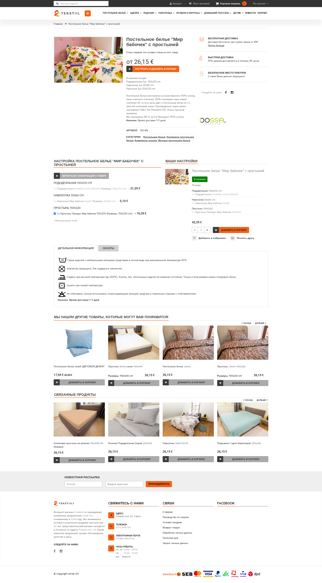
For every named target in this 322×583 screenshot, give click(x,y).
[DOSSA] (233, 121)
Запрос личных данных (175, 543)
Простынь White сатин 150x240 (125, 366)
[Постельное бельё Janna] (188, 343)
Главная (58, 23)
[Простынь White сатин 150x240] (133, 343)
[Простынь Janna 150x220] (242, 343)
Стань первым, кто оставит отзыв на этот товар (152, 52)
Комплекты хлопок (146, 140)
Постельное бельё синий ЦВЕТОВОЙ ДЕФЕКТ (79, 366)
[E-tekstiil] (69, 13)
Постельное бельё (154, 136)
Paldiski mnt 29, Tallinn (128, 516)
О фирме (168, 511)
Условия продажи (172, 522)
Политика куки (170, 537)
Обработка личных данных (177, 532)
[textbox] (81, 3)
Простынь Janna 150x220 (231, 366)
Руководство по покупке (176, 517)
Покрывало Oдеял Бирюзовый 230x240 (239, 443)
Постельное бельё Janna (177, 366)
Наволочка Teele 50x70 (175, 443)
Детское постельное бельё (174, 140)
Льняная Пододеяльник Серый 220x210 (130, 443)
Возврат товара (171, 527)
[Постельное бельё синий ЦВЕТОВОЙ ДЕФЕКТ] (79, 343)
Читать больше (216, 45)
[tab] (76, 248)
